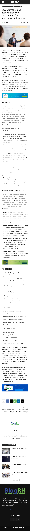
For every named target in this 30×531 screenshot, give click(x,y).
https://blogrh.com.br (15, 433)
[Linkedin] (18, 401)
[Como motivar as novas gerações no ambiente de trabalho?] (6, 467)
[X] (11, 401)
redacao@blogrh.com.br (12, 509)
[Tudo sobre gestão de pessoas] (15, 2)
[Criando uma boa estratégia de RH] (6, 451)
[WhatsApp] (15, 401)
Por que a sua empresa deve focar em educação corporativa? (22, 411)
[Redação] (3, 22)
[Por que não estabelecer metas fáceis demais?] (6, 459)
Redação (6, 22)
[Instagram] (14, 519)
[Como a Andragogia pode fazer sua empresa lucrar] (6, 474)
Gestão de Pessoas (5, 6)
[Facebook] (7, 401)
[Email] (22, 401)
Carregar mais (14, 480)
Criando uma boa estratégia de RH (19, 448)
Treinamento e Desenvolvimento (15, 6)
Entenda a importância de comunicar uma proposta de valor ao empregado (8, 411)
